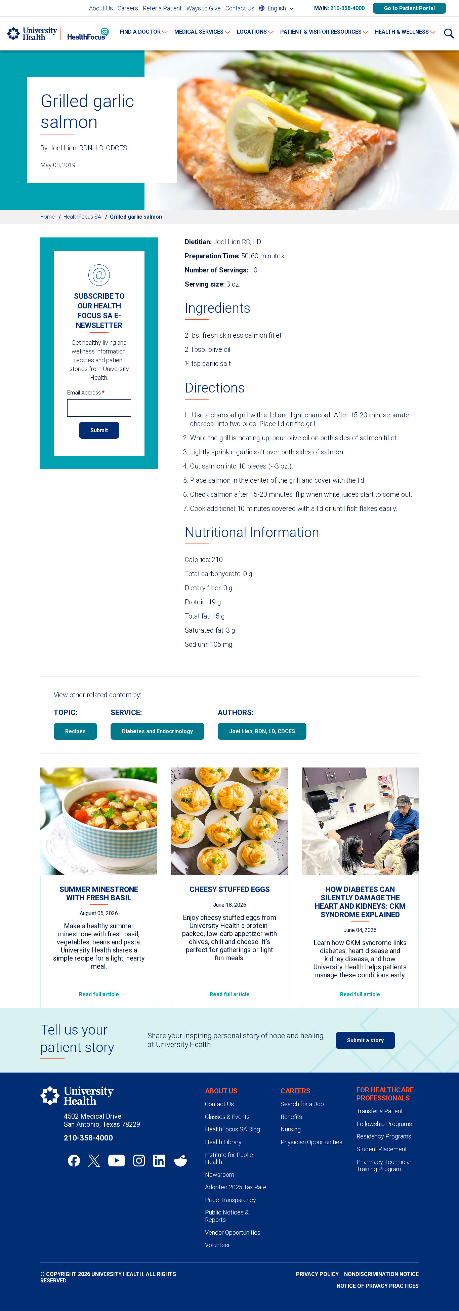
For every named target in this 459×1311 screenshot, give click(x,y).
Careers (128, 8)
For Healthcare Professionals (385, 1094)
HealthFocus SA (82, 217)
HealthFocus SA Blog (232, 1129)
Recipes (75, 731)
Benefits (291, 1116)
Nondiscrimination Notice (381, 1274)
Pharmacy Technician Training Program (385, 1165)
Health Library (223, 1142)
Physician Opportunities (311, 1142)
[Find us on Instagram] (139, 1161)
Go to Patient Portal (409, 8)
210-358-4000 (347, 8)
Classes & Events (227, 1116)
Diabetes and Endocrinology (157, 731)
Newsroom (219, 1174)
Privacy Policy (317, 1274)
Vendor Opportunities (232, 1232)
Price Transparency (230, 1199)
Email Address (86, 392)
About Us (101, 8)
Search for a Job (302, 1104)
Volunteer (217, 1244)
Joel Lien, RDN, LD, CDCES (262, 731)
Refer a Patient (162, 8)
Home (47, 217)
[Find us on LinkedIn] (159, 1161)
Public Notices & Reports (227, 1216)
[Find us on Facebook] (74, 1161)
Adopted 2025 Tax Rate (235, 1187)
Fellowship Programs (384, 1123)
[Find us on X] (94, 1161)
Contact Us (239, 8)
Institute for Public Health (229, 1158)
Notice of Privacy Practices (378, 1286)
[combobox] (276, 8)
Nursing (291, 1129)
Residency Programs (384, 1136)
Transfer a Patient (380, 1111)
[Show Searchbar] (449, 33)
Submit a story (365, 1040)
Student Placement (382, 1149)
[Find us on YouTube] (116, 1161)
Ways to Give (203, 8)
